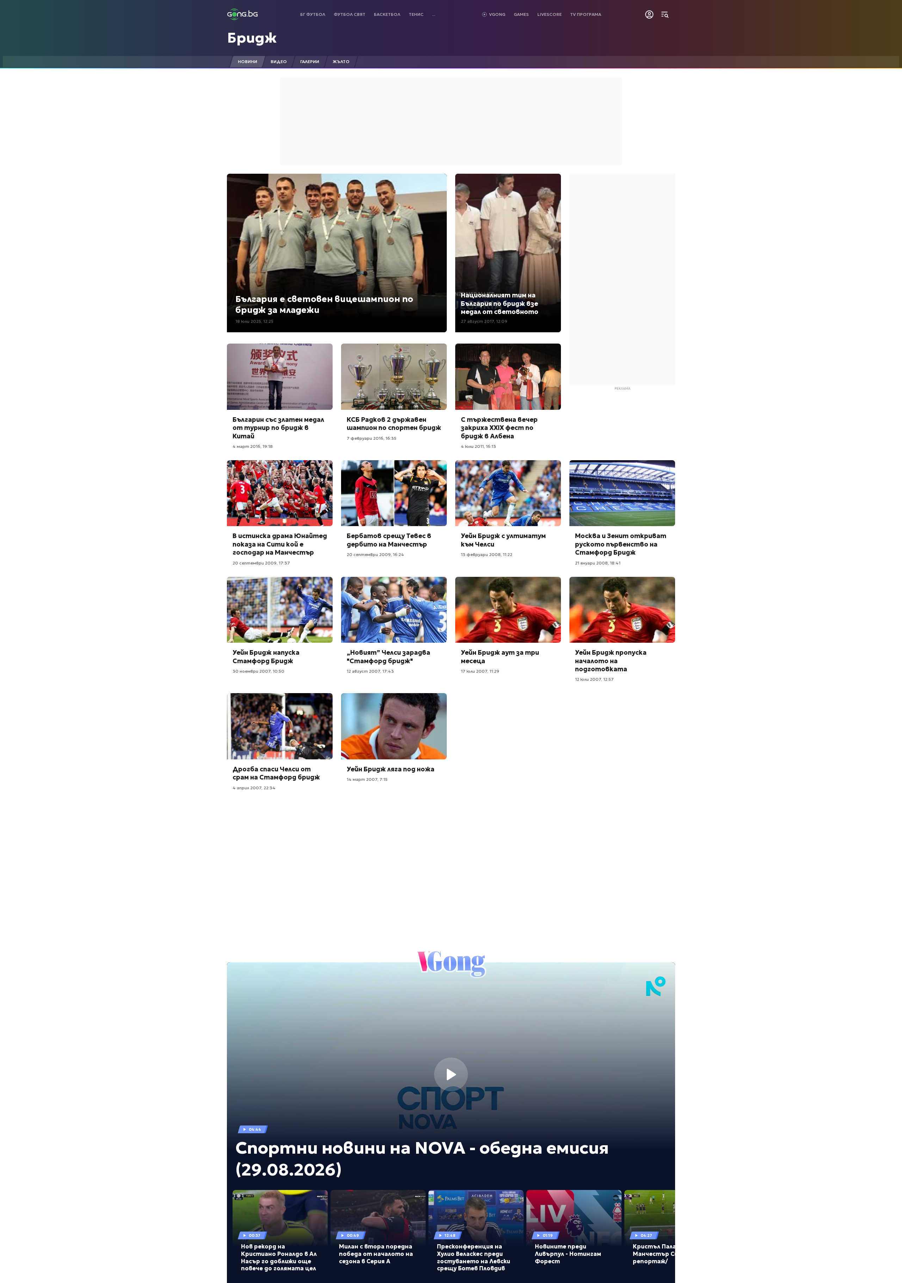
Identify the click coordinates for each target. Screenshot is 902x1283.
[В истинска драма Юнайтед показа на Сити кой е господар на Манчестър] (280, 493)
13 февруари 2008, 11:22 (486, 554)
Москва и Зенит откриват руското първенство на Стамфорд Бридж (620, 544)
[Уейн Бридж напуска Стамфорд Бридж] (280, 610)
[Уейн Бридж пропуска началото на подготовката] (622, 610)
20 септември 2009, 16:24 (375, 554)
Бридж (252, 38)
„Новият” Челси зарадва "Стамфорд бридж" (388, 656)
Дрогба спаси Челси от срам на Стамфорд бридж (276, 773)
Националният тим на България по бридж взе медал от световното (499, 303)
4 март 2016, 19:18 (253, 446)
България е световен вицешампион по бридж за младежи (324, 304)
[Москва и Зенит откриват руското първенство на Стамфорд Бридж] (622, 493)
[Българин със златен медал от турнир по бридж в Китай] (280, 377)
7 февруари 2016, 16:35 (371, 438)
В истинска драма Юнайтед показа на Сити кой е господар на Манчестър (280, 544)
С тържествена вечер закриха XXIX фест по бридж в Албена (499, 427)
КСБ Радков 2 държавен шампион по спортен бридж (394, 423)
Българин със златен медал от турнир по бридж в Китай (278, 427)
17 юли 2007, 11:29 (480, 671)
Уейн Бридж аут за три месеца (500, 656)
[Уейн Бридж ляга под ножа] (394, 726)
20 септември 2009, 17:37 (261, 563)
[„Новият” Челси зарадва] (394, 610)
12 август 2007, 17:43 (370, 671)
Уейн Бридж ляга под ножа (390, 769)
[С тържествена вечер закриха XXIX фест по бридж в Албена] (508, 377)
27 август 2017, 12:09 (484, 321)
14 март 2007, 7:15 (367, 779)
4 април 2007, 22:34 (254, 787)
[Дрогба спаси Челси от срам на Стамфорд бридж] (280, 726)
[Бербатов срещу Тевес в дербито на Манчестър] (394, 493)
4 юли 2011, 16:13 (478, 446)
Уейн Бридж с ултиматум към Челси (503, 540)
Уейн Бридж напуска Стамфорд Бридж (266, 656)
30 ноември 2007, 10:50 (258, 671)
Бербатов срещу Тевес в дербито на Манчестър (389, 540)
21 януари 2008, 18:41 (597, 563)
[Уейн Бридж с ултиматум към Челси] (508, 493)
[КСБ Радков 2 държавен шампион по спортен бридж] (394, 377)
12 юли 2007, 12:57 (594, 679)
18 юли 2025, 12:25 (254, 321)
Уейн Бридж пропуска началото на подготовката (611, 660)
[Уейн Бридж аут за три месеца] (508, 610)
